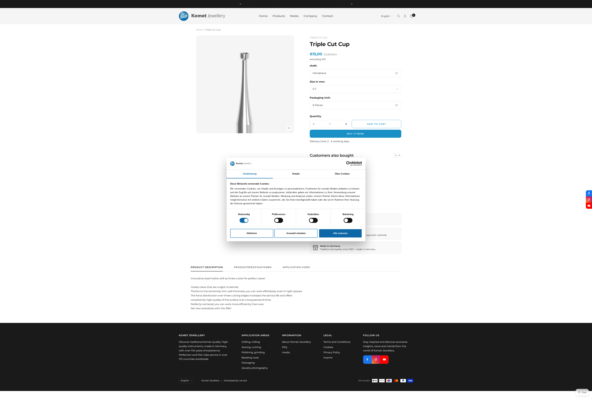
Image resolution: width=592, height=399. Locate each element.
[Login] (405, 16)
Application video (296, 267)
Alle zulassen (340, 233)
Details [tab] (296, 173)
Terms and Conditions (336, 341)
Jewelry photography (255, 367)
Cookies (328, 347)
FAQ (284, 347)
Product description (207, 267)
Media (294, 16)
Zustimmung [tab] (250, 173)
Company (310, 16)
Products (279, 16)
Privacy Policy (331, 352)
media (286, 352)
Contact (327, 16)
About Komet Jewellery (296, 341)
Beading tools (250, 357)
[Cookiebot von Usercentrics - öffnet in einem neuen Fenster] (348, 163)
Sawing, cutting (251, 347)
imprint (328, 357)
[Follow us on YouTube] (589, 206)
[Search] (398, 16)
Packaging (248, 362)
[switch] (278, 220)
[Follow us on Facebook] (589, 193)
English (385, 15)
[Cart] (411, 16)
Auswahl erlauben (296, 233)
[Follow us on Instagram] (589, 199)
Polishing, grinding (253, 352)
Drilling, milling (251, 341)
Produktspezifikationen (252, 267)
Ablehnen (252, 233)
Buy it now (355, 133)
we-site (243, 380)
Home (263, 16)
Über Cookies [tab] (342, 173)
